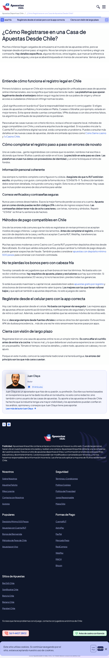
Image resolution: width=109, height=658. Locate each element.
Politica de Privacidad (65, 491)
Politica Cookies (63, 485)
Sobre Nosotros (9, 478)
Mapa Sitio (60, 503)
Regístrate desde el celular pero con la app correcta (41, 19)
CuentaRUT (61, 521)
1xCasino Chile (12, 136)
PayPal (59, 534)
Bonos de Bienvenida (12, 534)
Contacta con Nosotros (13, 497)
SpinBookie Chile (10, 589)
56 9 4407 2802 (18, 633)
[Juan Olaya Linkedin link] (29, 387)
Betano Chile (8, 602)
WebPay (59, 553)
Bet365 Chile (8, 583)
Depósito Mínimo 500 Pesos (15, 521)
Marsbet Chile (8, 608)
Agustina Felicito (9, 485)
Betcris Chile (8, 595)
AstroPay (60, 527)
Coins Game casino (95, 133)
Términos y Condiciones (67, 478)
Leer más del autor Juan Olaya (19, 408)
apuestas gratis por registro (89, 283)
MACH (59, 559)
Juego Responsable (65, 497)
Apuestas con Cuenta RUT (14, 527)
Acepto (100, 648)
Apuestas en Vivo (10, 546)
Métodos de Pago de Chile (14, 540)
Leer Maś (93, 648)
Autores (6, 503)
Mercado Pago (62, 540)
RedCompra (61, 546)
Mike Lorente (8, 491)
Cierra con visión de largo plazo (84, 19)
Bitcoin (59, 565)
